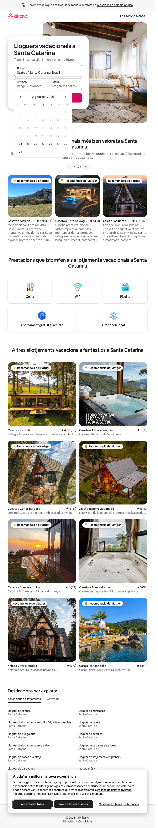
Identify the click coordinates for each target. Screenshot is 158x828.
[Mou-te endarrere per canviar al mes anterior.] (21, 97)
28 (50, 144)
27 (43, 144)
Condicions (85, 821)
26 (35, 144)
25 (27, 144)
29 (58, 144)
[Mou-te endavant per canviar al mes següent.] (65, 97)
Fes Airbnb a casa (132, 16)
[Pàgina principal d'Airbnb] (17, 16)
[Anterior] (69, 167)
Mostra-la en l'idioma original (115, 5)
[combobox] (48, 72)
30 (65, 144)
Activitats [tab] (53, 699)
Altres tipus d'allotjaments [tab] (24, 699)
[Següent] (86, 167)
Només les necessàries (73, 804)
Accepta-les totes (32, 804)
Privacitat (69, 821)
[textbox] (31, 86)
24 (20, 144)
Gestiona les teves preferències (119, 804)
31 (20, 151)
